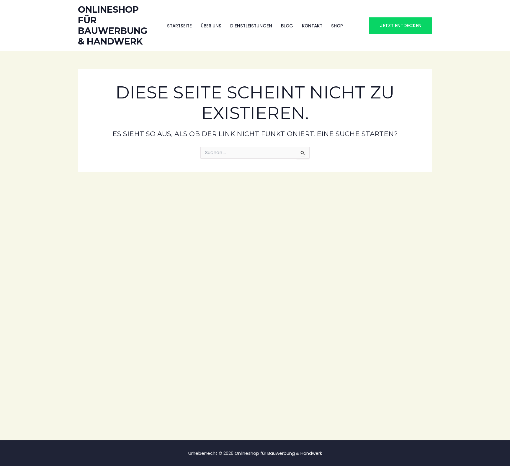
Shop (337, 26)
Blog (287, 26)
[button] (400, 25)
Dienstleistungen (251, 26)
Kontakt (312, 26)
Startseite (179, 26)
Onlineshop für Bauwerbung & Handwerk (112, 25)
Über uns (211, 26)
